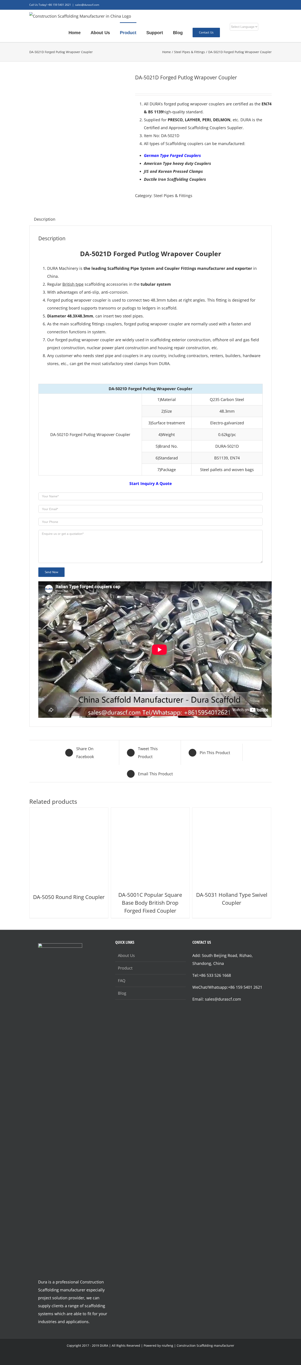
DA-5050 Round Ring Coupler (69, 897)
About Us (126, 955)
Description (44, 219)
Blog (122, 993)
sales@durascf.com (87, 5)
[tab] (44, 219)
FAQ (121, 980)
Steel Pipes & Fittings (173, 195)
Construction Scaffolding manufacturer (205, 1345)
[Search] (270, 32)
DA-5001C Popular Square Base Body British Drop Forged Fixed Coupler (150, 902)
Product (125, 968)
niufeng (167, 1345)
